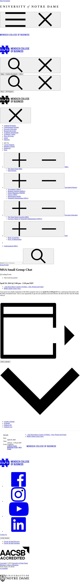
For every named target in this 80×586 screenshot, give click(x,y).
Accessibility (4, 568)
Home (2, 265)
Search (2, 263)
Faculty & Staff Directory (12, 541)
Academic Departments (11, 132)
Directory (7, 139)
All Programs (9, 91)
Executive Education (10, 129)
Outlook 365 (8, 425)
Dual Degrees (12, 170)
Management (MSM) (14, 196)
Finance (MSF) (12, 195)
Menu (2, 91)
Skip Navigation (5, 1)
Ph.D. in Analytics (13, 237)
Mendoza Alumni (9, 146)
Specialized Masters (71, 187)
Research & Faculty (10, 131)
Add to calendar (5, 361)
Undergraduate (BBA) (11, 246)
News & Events (9, 136)
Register (2, 298)
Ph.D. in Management (14, 239)
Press (5, 150)
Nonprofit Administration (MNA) (18, 198)
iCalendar (7, 423)
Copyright (3, 563)
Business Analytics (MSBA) (16, 191)
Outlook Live (8, 427)
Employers (7, 148)
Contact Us (3, 534)
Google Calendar (9, 421)
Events (6, 265)
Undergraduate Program (11, 127)
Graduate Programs (10, 125)
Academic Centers (9, 134)
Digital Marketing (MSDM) (16, 193)
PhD (66, 236)
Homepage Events (12, 447)
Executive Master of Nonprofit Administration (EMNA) (25, 219)
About (6, 138)
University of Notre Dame (20, 563)
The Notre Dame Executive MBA (18, 217)
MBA (66, 167)
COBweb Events (12, 446)
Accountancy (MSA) (14, 189)
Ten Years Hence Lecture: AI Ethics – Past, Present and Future (24, 287)
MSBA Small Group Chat (12, 288)
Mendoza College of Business (9, 565)
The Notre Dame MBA (15, 169)
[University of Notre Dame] (29, 11)
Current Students (9, 145)
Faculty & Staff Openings (12, 543)
